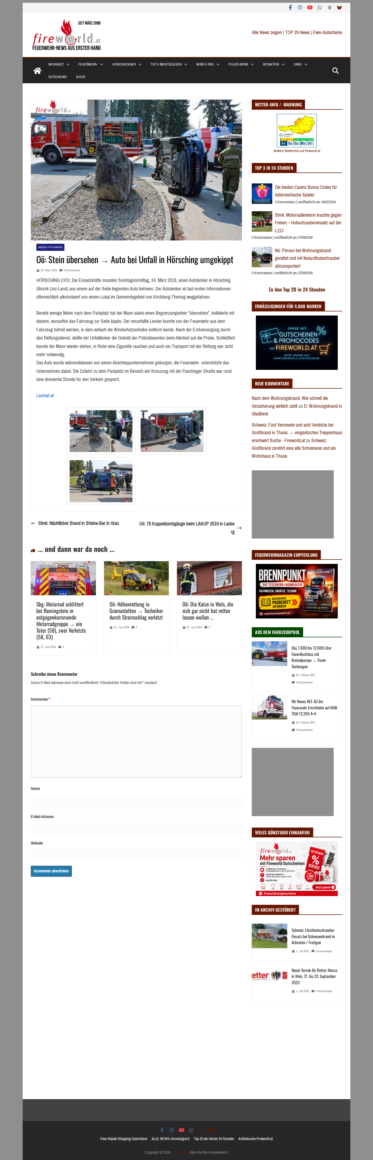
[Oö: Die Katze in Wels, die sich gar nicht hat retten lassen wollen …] (209, 565)
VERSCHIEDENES (124, 64)
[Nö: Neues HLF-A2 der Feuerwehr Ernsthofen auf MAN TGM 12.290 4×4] (269, 717)
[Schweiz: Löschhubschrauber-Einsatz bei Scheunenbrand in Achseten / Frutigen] (269, 942)
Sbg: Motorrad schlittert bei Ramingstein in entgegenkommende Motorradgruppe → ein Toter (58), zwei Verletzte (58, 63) (61, 620)
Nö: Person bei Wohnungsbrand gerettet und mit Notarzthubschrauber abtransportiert (307, 258)
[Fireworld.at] (37, 70)
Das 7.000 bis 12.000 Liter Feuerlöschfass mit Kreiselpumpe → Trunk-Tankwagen (311, 657)
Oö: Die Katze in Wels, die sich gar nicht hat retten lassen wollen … (207, 610)
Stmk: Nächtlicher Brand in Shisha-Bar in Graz (78, 523)
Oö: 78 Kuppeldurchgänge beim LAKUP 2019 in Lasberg (187, 528)
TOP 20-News (298, 32)
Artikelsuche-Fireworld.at (255, 1138)
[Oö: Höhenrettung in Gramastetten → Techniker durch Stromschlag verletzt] (136, 565)
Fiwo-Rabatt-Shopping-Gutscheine (123, 1138)
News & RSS (205, 64)
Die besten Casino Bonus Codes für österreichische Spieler (306, 191)
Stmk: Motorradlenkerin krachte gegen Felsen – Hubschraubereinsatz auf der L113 (308, 223)
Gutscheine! (57, 77)
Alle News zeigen (267, 32)
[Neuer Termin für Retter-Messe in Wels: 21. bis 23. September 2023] (269, 982)
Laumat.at (45, 395)
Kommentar (40, 699)
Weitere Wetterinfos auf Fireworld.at (297, 151)
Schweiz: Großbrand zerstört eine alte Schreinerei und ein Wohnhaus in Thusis (294, 448)
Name (35, 788)
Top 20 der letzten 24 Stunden (214, 1138)
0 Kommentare (72, 270)
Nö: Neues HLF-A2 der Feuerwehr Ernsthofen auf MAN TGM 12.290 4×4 (314, 707)
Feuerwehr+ (87, 64)
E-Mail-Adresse (42, 816)
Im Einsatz (56, 64)
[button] (67, 64)
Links (298, 64)
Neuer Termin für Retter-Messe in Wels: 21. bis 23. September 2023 (314, 976)
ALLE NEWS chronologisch (171, 1138)
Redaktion (271, 64)
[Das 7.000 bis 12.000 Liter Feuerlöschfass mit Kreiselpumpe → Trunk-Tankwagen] (269, 666)
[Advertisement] (293, 504)
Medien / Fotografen (50, 247)
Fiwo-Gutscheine (327, 32)
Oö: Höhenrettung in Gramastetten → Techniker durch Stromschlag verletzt (136, 610)
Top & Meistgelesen (166, 64)
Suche (80, 77)
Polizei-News (238, 64)
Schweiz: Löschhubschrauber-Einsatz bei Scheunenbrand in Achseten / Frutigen (314, 936)
